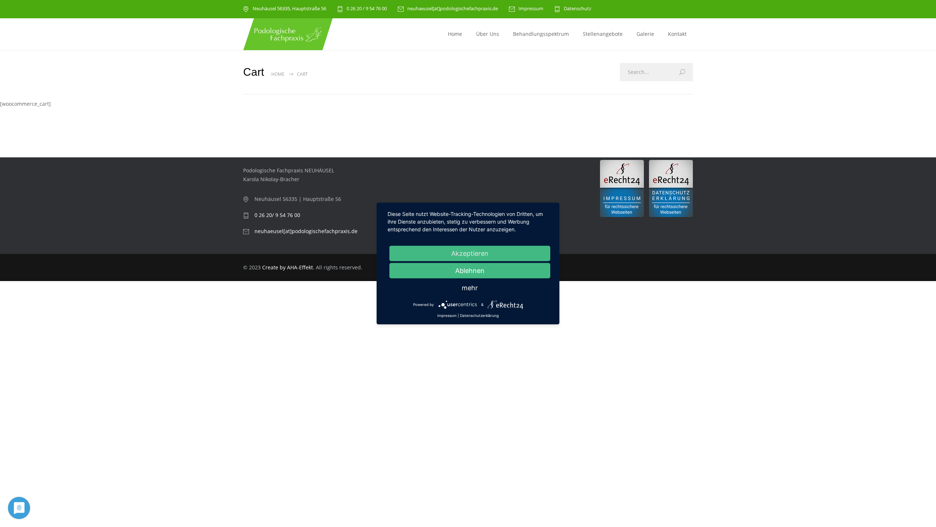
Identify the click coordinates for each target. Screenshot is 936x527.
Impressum (530, 9)
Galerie (645, 33)
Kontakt (677, 33)
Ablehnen (469, 270)
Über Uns (487, 33)
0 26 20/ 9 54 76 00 (277, 215)
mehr (470, 288)
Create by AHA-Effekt (287, 267)
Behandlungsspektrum (541, 33)
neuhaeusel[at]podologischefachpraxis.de (452, 9)
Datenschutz (577, 9)
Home (455, 33)
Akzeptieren (469, 253)
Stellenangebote (603, 33)
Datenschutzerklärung (479, 315)
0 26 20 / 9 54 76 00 (367, 9)
